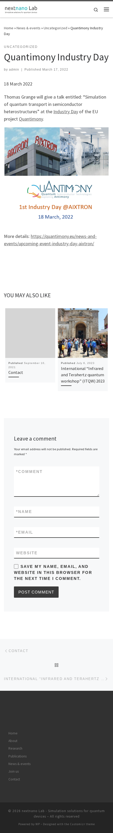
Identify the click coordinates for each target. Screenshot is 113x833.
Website (27, 553)
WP (37, 824)
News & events (28, 28)
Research (15, 748)
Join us (13, 771)
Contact (15, 372)
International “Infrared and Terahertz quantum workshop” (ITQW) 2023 (83, 375)
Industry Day (65, 112)
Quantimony (31, 119)
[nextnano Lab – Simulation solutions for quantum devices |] (21, 8)
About (12, 741)
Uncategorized (55, 28)
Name (24, 511)
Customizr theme (82, 824)
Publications (17, 756)
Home (8, 28)
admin (14, 69)
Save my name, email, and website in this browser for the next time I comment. (53, 572)
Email (24, 532)
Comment (29, 471)
